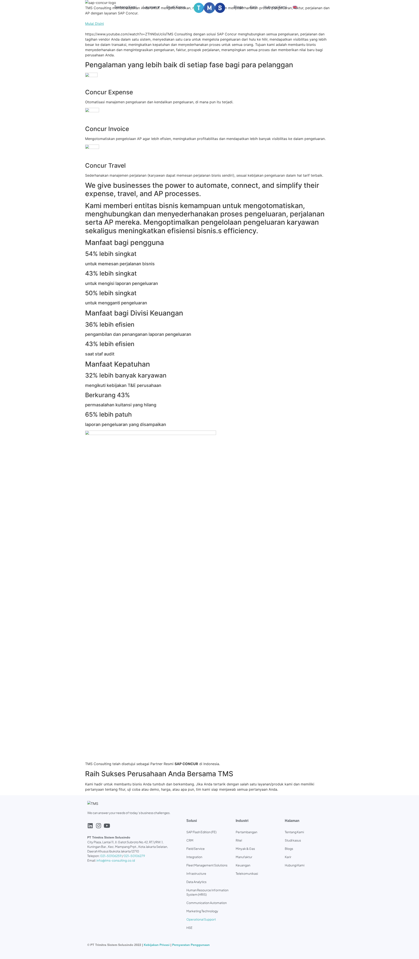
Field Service (195, 848)
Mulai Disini (94, 23)
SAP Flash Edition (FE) (201, 832)
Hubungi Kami (275, 7)
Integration (194, 857)
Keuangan (243, 865)
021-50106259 (111, 856)
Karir (253, 7)
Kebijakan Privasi (157, 945)
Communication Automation (206, 903)
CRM (189, 840)
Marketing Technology (202, 911)
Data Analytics (196, 882)
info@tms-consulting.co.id (115, 860)
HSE (189, 928)
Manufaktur (244, 857)
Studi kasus (293, 840)
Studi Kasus (175, 7)
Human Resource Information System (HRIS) (207, 892)
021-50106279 (134, 856)
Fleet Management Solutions (206, 865)
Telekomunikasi (247, 873)
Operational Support (201, 919)
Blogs (238, 7)
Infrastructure (196, 873)
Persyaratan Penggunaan (191, 945)
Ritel (239, 840)
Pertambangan (246, 832)
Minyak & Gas (245, 848)
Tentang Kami (125, 7)
